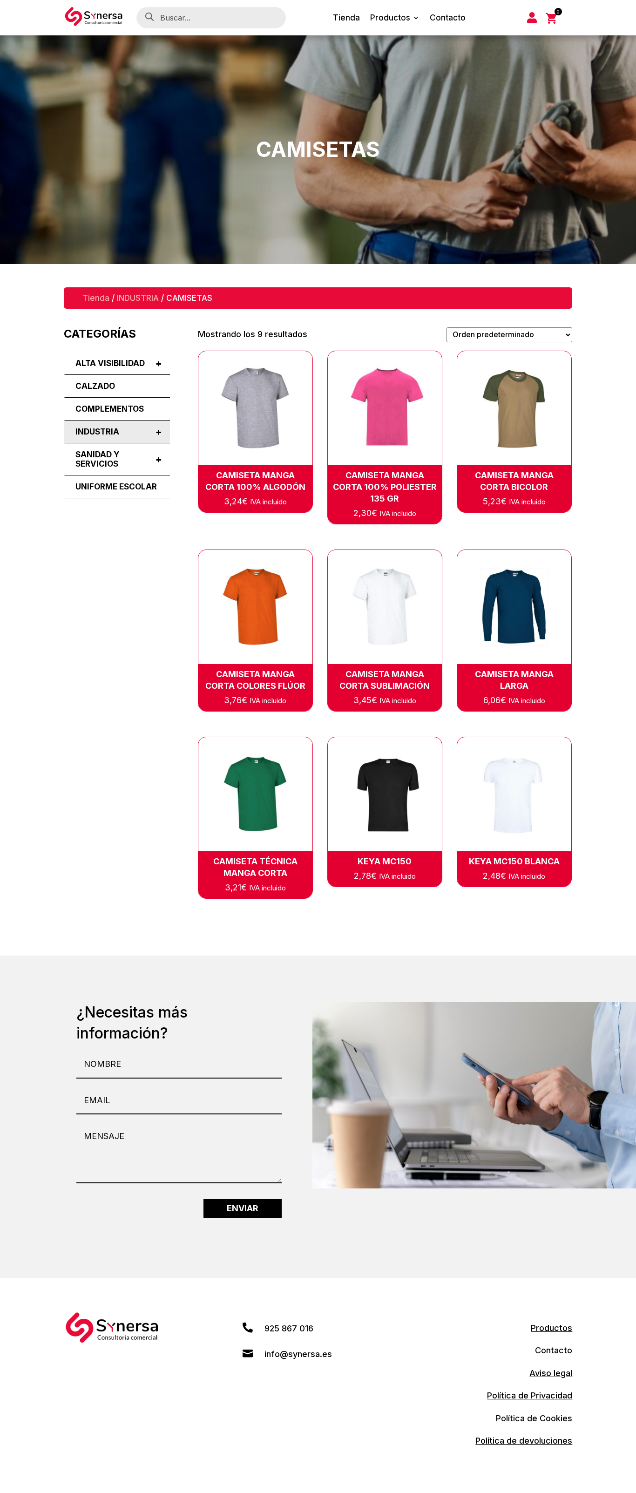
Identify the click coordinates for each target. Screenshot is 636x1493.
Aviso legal (550, 1373)
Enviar (242, 1208)
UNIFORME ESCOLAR (116, 486)
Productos (390, 18)
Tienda (346, 18)
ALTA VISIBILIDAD (118, 363)
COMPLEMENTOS (109, 409)
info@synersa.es (298, 1354)
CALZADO (95, 386)
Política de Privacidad (529, 1395)
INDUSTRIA (138, 298)
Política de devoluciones (523, 1440)
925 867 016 (288, 1328)
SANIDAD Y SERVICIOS (118, 459)
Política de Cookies (534, 1418)
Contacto (448, 18)
